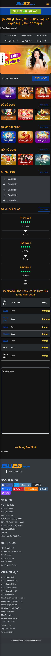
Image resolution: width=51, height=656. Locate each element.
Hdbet (5, 327)
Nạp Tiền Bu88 (7, 512)
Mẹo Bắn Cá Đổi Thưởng (11, 608)
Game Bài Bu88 (7, 558)
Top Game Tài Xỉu (8, 629)
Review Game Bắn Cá (10, 618)
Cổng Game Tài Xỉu (9, 587)
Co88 (5, 311)
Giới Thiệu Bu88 (7, 505)
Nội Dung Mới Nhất (25, 447)
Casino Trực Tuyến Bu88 (11, 551)
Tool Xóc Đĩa (6, 625)
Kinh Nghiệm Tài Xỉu (9, 605)
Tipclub (6, 334)
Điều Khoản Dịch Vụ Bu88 (11, 519)
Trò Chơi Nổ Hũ (7, 632)
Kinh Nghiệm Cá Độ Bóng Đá (12, 598)
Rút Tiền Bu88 (7, 515)
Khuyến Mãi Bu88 (8, 529)
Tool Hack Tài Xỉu (8, 622)
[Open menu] (47, 4)
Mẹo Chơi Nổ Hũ (7, 611)
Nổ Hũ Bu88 (6, 555)
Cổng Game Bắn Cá (9, 581)
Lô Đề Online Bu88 (8, 565)
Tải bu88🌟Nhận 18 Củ (25, 11)
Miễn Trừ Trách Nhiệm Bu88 (12, 522)
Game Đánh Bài (7, 594)
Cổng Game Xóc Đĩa (9, 591)
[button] (2, 58)
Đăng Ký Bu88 (7, 508)
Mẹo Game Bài (7, 615)
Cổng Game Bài (7, 577)
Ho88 (5, 341)
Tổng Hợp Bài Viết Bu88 (11, 536)
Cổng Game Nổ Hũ (8, 584)
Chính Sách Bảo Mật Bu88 (11, 525)
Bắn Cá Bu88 (6, 562)
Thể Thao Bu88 (7, 548)
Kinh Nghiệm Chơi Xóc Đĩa (11, 601)
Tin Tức (4, 532)
